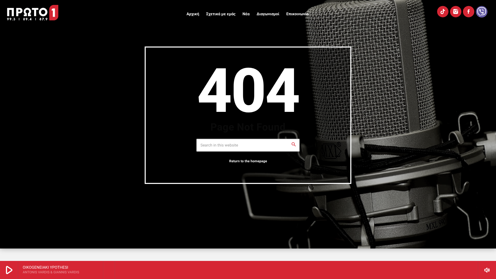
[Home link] (32, 12)
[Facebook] (468, 11)
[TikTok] (442, 11)
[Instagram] (455, 11)
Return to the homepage (248, 161)
